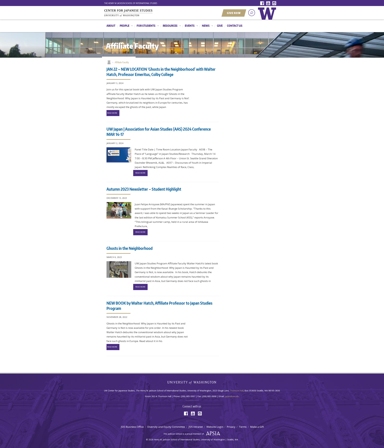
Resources (170, 25)
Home (108, 62)
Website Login (214, 426)
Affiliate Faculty (122, 62)
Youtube (269, 3)
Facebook (263, 3)
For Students (146, 25)
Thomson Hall (236, 390)
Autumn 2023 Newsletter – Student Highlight (143, 189)
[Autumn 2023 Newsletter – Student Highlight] (118, 210)
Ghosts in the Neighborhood (129, 248)
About (110, 25)
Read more (112, 113)
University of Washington (268, 16)
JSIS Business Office (132, 426)
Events (190, 25)
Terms (243, 426)
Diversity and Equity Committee (166, 426)
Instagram (275, 3)
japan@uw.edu (232, 396)
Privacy (231, 426)
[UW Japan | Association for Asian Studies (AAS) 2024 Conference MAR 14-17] (118, 154)
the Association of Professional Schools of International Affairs (212, 433)
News (206, 25)
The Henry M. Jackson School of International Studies (130, 3)
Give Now (234, 13)
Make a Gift (257, 426)
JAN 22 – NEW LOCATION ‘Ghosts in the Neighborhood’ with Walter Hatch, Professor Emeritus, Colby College (161, 72)
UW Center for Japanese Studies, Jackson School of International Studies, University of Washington (134, 13)
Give (220, 25)
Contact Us (234, 25)
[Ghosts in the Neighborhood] (118, 269)
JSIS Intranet (196, 426)
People (124, 25)
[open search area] (251, 12)
